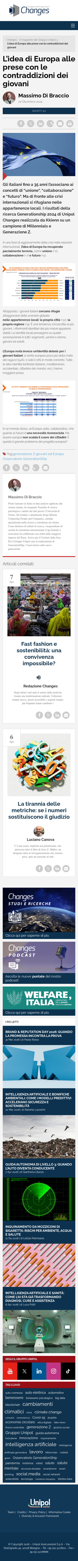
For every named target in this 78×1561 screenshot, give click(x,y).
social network (51, 1474)
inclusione (11, 1438)
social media (28, 1473)
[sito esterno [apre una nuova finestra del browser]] (39, 1503)
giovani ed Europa (50, 454)
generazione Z (24, 454)
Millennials (51, 1452)
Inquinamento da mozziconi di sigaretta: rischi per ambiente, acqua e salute (38, 1230)
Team (11, 1512)
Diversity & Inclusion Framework (40, 1516)
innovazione (28, 1438)
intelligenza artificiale (30, 1444)
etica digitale (45, 1422)
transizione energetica (45, 1479)
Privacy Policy (37, 1512)
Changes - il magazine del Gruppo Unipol (31, 39)
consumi (9, 1418)
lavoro (36, 1451)
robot (39, 1463)
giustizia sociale (62, 1427)
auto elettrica (35, 1392)
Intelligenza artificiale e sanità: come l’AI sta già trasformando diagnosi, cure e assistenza (34, 1297)
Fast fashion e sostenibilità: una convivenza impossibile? (39, 654)
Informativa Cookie (60, 1512)
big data (60, 1397)
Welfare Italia (65, 1479)
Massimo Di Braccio (43, 95)
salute (50, 1463)
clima (29, 1412)
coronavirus (23, 1417)
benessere (14, 1398)
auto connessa (14, 1392)
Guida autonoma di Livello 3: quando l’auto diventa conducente (38, 1166)
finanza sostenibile (14, 1427)
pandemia (12, 1463)
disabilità (52, 1418)
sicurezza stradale (31, 1468)
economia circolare (20, 1422)
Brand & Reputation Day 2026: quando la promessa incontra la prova (39, 1034)
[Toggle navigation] (73, 25)
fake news (59, 1422)
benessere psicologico (39, 1398)
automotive (56, 1392)
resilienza (27, 1463)
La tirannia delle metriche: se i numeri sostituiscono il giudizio (39, 810)
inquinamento (48, 1438)
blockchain (12, 1404)
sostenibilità (12, 1479)
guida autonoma (47, 1433)
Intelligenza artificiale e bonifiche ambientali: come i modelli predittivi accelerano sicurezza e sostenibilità (38, 1100)
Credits (21, 1512)
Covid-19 (38, 1417)
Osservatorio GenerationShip (25, 459)
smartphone (50, 1468)
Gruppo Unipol (19, 1432)
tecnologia (27, 1479)
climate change (47, 1412)
